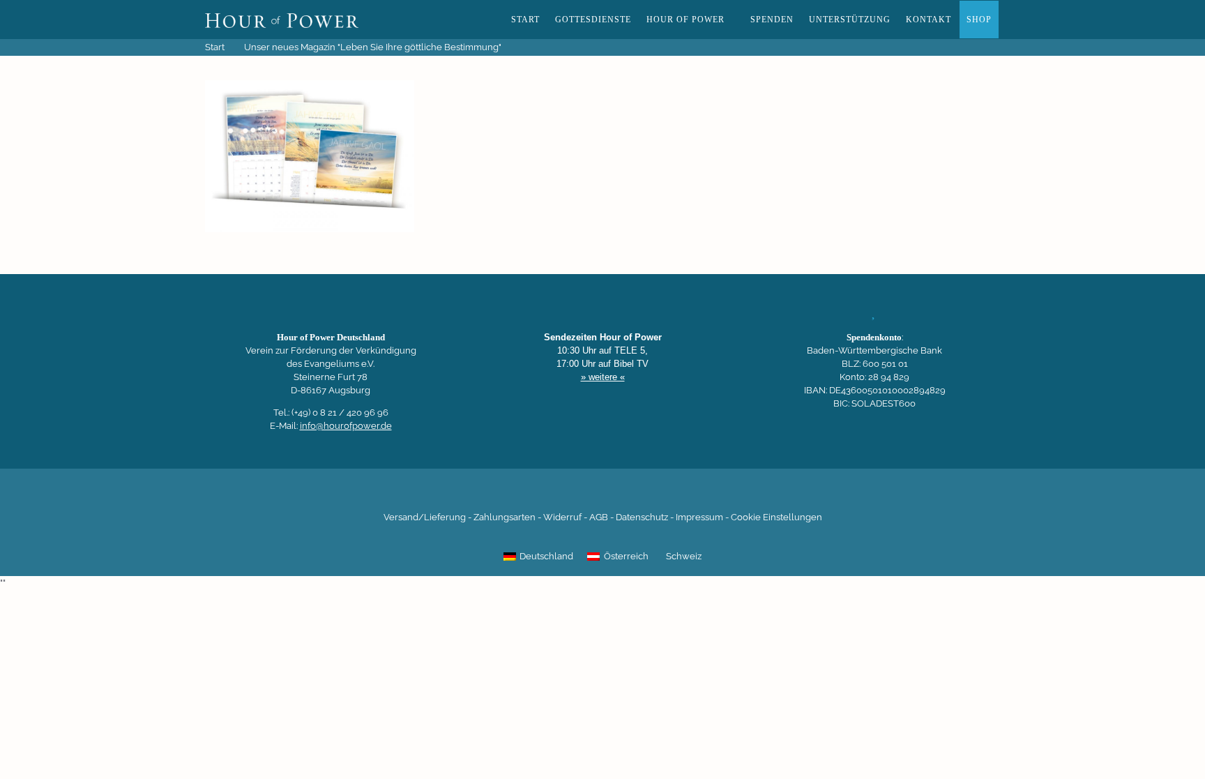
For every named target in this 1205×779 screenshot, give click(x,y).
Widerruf (562, 517)
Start (525, 19)
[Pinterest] (626, 495)
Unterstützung (850, 19)
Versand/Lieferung (425, 517)
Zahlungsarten (504, 517)
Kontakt (928, 19)
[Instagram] (602, 495)
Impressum (699, 517)
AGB (598, 517)
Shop (979, 19)
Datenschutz (642, 517)
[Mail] (673, 495)
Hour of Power (685, 19)
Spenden (772, 19)
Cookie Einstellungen (776, 517)
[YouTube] (578, 495)
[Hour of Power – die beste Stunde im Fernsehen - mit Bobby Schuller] (281, 19)
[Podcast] (649, 495)
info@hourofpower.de (346, 426)
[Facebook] (531, 495)
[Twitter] (555, 495)
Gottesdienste (593, 19)
